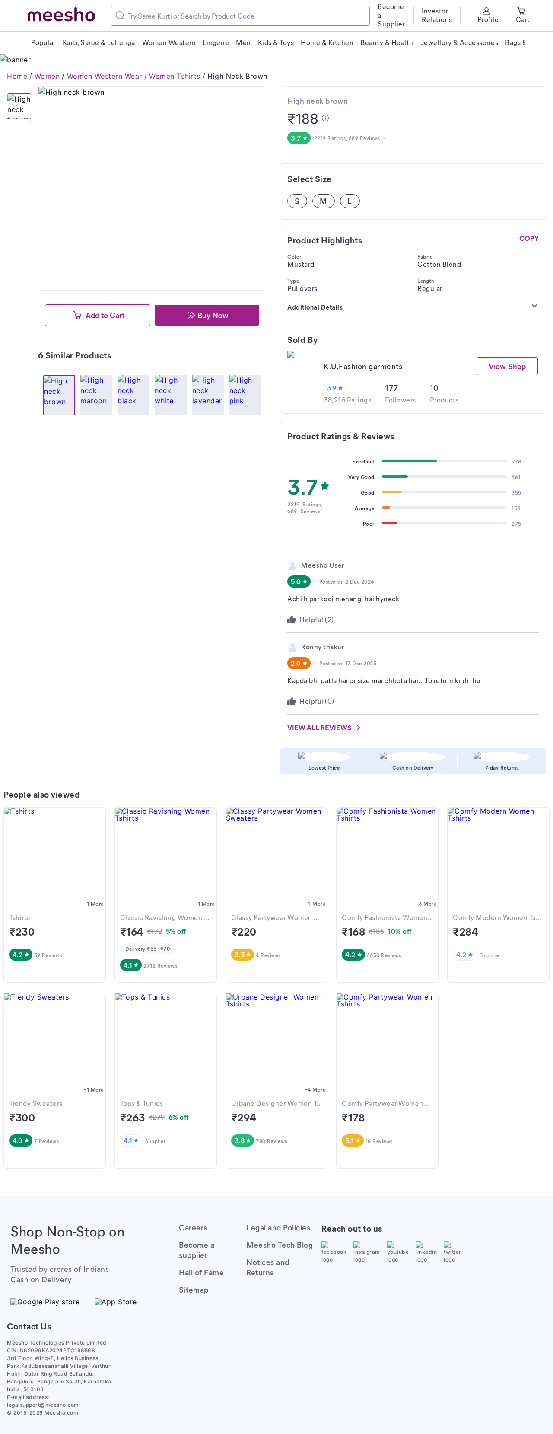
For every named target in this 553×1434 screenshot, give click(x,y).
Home (17, 76)
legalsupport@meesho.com (43, 1405)
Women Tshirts (174, 76)
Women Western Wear (104, 76)
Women (47, 76)
